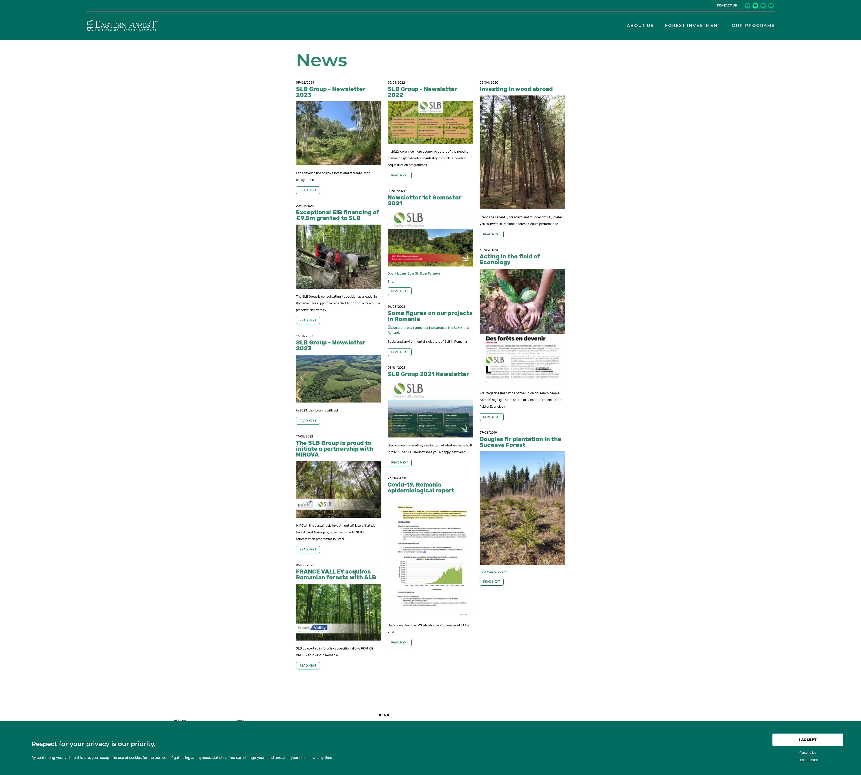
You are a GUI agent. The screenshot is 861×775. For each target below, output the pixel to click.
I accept (808, 740)
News (384, 715)
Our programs (753, 25)
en (755, 5)
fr (747, 5)
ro (763, 5)
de (771, 5)
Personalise (807, 753)
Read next (308, 190)
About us (640, 25)
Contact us (727, 5)
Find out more (808, 760)
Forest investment (693, 25)
